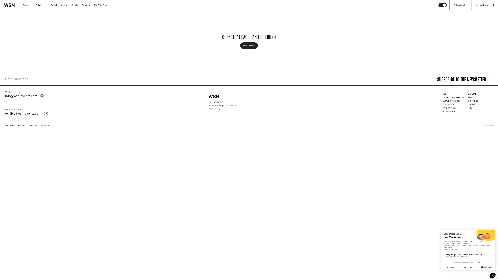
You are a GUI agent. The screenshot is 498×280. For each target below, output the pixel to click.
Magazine (472, 94)
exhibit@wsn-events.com (23, 113)
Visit (63, 5)
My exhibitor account (485, 5)
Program (86, 5)
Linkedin (21, 125)
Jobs (470, 108)
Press (470, 98)
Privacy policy (449, 108)
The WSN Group (101, 5)
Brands (74, 5)
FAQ (444, 94)
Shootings (473, 101)
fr (440, 5)
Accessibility (449, 112)
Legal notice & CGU (451, 101)
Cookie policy (449, 105)
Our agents (473, 105)
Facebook (45, 125)
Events (26, 5)
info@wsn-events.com (21, 96)
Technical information (453, 98)
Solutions (40, 5)
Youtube (33, 125)
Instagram (9, 125)
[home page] (11, 5)
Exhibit (54, 5)
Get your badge (460, 5)
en (444, 5)
